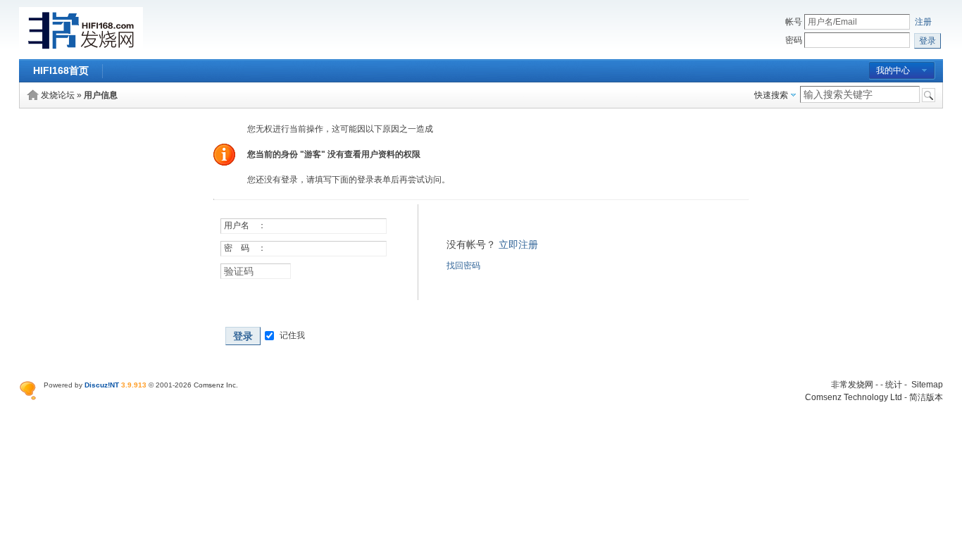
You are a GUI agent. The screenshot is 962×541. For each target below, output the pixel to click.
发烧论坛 (58, 95)
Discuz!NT (102, 385)
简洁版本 (926, 397)
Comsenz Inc (215, 385)
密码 (793, 40)
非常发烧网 (852, 385)
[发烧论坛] (81, 51)
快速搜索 (771, 95)
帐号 (793, 22)
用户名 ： (245, 225)
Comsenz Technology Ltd (853, 397)
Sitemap (927, 385)
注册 (923, 22)
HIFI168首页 (61, 70)
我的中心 (893, 70)
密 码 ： (245, 248)
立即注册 (518, 244)
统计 (893, 385)
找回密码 (463, 265)
